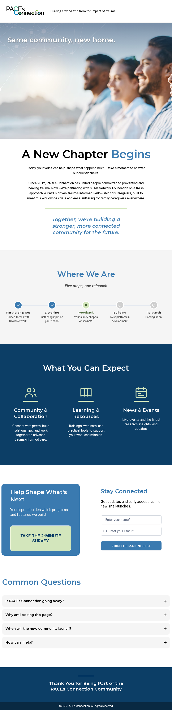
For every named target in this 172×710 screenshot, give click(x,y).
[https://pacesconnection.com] (25, 10)
